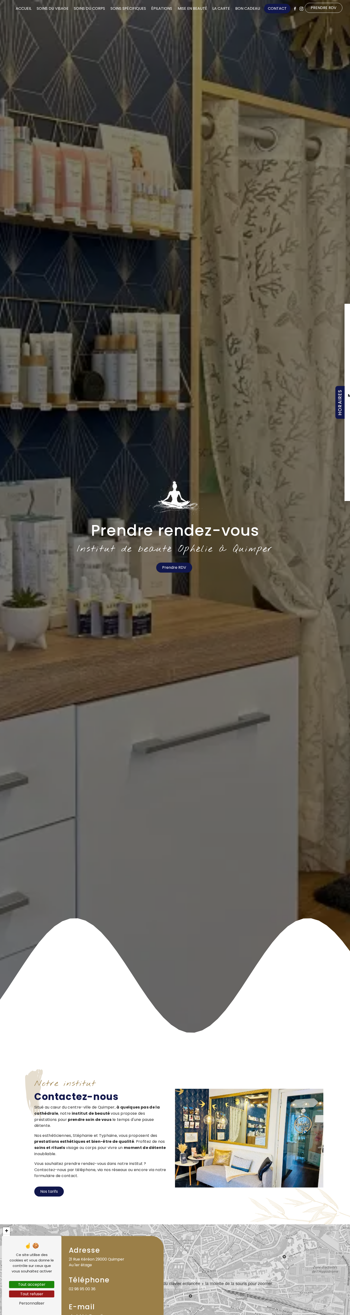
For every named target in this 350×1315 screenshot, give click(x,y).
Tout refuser (31, 1294)
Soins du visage (53, 8)
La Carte (221, 8)
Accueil (23, 8)
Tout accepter (31, 1284)
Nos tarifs (49, 1191)
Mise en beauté (192, 8)
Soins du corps (89, 8)
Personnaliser (32, 1303)
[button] (175, 1284)
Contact (277, 8)
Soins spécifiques (128, 8)
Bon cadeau (247, 8)
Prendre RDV (323, 8)
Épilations (161, 8)
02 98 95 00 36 (82, 1289)
